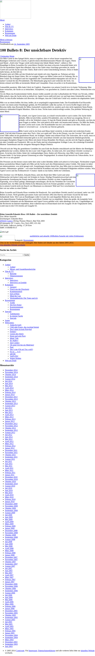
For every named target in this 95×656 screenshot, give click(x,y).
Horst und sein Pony (18, 336)
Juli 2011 (8, 461)
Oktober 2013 (10, 401)
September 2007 (11, 564)
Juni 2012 (9, 437)
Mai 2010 (8, 493)
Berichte (13, 274)
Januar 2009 (9, 528)
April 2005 (9, 626)
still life (13, 354)
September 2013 (11, 403)
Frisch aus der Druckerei (19, 289)
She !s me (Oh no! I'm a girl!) (21, 349)
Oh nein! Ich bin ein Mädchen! (22, 345)
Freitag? (13, 332)
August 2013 (10, 406)
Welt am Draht (10, 35)
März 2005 (9, 629)
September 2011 (11, 457)
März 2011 (9, 470)
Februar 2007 (10, 580)
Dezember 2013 (11, 397)
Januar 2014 (9, 395)
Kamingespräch (16, 291)
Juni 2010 (9, 490)
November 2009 (11, 506)
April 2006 (9, 602)
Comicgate (20, 651)
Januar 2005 (9, 633)
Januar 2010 (9, 502)
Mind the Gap (15, 296)
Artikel (7, 24)
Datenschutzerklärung (46, 651)
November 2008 (11, 533)
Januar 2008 (9, 555)
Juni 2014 (9, 383)
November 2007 (11, 559)
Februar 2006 (10, 606)
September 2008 (11, 537)
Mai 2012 (8, 439)
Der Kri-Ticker (16, 305)
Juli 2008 (8, 542)
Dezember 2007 (11, 557)
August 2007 (10, 566)
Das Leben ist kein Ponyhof (21, 329)
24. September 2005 (22, 44)
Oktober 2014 (10, 374)
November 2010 (11, 479)
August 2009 (10, 513)
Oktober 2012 (10, 428)
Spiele (7, 320)
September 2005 (11, 617)
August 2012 (10, 432)
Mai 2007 (8, 573)
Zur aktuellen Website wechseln (12, 245)
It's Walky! (14, 340)
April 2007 (9, 575)
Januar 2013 (9, 421)
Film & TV (9, 27)
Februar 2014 (10, 392)
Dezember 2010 (11, 477)
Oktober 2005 (10, 615)
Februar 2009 (10, 526)
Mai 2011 (8, 466)
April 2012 (9, 441)
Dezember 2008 (11, 530)
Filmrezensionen (16, 276)
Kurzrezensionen (16, 307)
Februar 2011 (10, 473)
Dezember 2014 (11, 370)
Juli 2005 (8, 622)
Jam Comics (14, 343)
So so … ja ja (15, 352)
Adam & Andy (16, 325)
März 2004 (9, 640)
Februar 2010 (10, 499)
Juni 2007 (9, 571)
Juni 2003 (9, 646)
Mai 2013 (8, 412)
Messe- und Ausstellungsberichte (23, 269)
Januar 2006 (9, 608)
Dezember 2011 (11, 450)
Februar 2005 (10, 631)
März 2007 (9, 577)
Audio (12, 303)
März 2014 (9, 390)
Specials (8, 311)
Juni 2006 (9, 597)
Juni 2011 (8, 464)
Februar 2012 (10, 446)
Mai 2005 (8, 624)
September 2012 (11, 430)
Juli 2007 (8, 568)
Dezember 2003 (11, 642)
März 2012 (9, 444)
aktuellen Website (88, 651)
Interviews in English (18, 283)
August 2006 (10, 593)
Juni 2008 (9, 544)
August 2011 (10, 459)
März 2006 (9, 604)
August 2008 (10, 539)
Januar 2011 (9, 475)
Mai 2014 (8, 386)
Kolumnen (9, 31)
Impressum (33, 651)
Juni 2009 (9, 517)
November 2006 (11, 586)
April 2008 (9, 548)
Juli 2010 (8, 488)
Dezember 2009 (11, 504)
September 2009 (11, 510)
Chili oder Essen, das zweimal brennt (24, 327)
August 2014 (10, 379)
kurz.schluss (14, 294)
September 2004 (11, 637)
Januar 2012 (9, 448)
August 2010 (10, 486)
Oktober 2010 (10, 481)
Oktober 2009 (10, 508)
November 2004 (11, 635)
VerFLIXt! (14, 356)
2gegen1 (13, 287)
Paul (11, 347)
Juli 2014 (8, 381)
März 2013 (9, 417)
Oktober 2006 (10, 588)
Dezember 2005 (11, 611)
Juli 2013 (8, 408)
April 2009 (9, 522)
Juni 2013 (9, 410)
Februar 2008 (10, 553)
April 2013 (9, 415)
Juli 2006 (8, 595)
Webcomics (9, 323)
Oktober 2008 (10, 535)
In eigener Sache (16, 316)
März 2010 (9, 497)
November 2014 (11, 372)
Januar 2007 (9, 582)
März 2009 (9, 524)
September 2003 (11, 644)
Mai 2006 (8, 600)
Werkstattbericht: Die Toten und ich (24, 298)
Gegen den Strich (17, 334)
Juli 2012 (8, 435)
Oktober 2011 (10, 455)
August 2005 (10, 620)
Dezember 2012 (11, 424)
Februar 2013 (10, 419)
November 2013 (11, 399)
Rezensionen (10, 33)
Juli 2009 (8, 515)
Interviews (9, 29)
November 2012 (11, 426)
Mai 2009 (8, 519)
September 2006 (11, 591)
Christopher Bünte (7, 56)
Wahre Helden (15, 358)
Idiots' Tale (14, 338)
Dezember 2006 (11, 584)
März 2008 (9, 551)
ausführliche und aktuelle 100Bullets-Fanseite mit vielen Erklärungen (57, 236)
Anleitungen (15, 314)
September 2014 (11, 377)
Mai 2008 (8, 546)
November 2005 (11, 613)
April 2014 (9, 388)
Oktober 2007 (10, 562)
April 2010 (9, 495)
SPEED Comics (6, 221)
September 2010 (11, 484)
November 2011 (11, 452)
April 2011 (9, 468)
